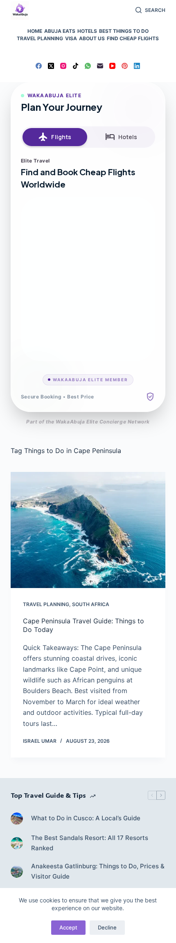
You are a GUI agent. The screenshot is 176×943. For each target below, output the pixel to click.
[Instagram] (63, 66)
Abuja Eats (59, 31)
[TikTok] (75, 66)
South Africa (90, 604)
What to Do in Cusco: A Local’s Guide (85, 818)
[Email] (100, 66)
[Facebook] (39, 66)
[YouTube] (112, 66)
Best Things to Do (124, 31)
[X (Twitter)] (51, 66)
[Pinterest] (125, 66)
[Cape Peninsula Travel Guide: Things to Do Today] (88, 530)
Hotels (87, 31)
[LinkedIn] (137, 66)
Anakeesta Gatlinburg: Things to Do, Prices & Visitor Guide (98, 871)
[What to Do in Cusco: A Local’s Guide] (17, 819)
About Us (92, 38)
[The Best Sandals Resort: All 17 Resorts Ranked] (17, 843)
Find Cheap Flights (133, 38)
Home (34, 31)
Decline (107, 927)
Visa (71, 38)
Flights (54, 137)
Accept (68, 927)
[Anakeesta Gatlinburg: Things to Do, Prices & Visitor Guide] (17, 871)
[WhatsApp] (88, 66)
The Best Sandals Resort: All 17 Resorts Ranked (89, 843)
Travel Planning (40, 38)
